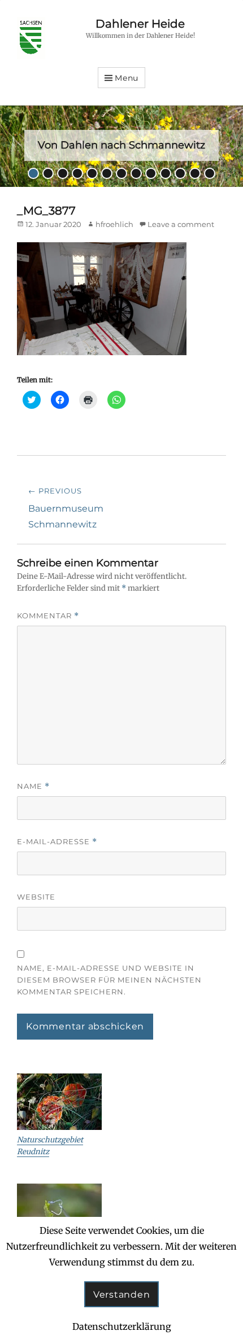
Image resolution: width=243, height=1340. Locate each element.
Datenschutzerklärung (121, 1326)
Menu (126, 78)
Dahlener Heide (140, 23)
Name (33, 786)
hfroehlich (114, 224)
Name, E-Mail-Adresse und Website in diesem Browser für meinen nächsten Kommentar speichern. (109, 979)
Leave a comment (180, 224)
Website (36, 896)
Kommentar (48, 616)
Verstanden (121, 1294)
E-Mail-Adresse (57, 841)
